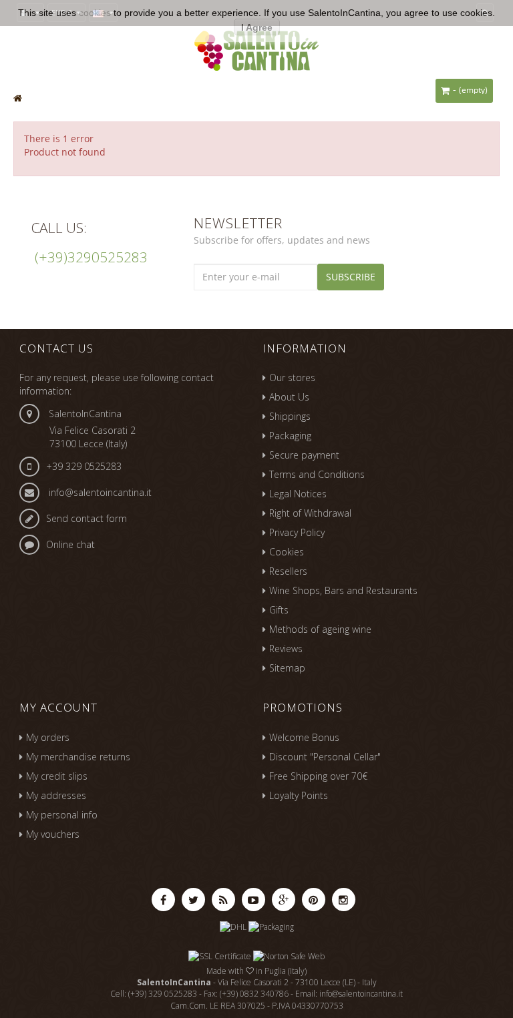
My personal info (62, 814)
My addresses (56, 795)
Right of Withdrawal (310, 513)
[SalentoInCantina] (256, 49)
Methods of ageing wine (320, 629)
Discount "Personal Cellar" (325, 756)
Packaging (290, 435)
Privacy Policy (297, 532)
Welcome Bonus (304, 737)
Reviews (286, 648)
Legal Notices (298, 493)
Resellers (288, 571)
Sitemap (287, 668)
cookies (95, 12)
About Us (289, 397)
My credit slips (57, 776)
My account (58, 707)
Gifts (279, 609)
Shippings (290, 416)
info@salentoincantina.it (100, 492)
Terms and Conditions (317, 474)
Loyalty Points (298, 795)
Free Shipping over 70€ (318, 776)
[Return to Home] (17, 97)
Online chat (70, 544)
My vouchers (52, 834)
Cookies (286, 551)
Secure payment (304, 455)
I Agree (257, 27)
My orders (47, 737)
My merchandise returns (78, 756)
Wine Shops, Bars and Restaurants (343, 590)
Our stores (292, 377)
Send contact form (86, 518)
